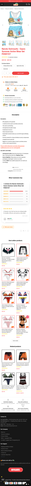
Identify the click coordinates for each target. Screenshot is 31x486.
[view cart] (29, 4)
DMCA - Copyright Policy (6, 438)
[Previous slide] (2, 25)
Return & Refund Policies (6, 450)
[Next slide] (28, 25)
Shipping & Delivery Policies (7, 446)
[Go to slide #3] (19, 43)
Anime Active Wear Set (18, 169)
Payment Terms (4, 448)
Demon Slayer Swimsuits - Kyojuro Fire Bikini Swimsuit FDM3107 (8, 306)
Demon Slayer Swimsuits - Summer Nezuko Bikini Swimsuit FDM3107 (7, 331)
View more (15, 340)
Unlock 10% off (3, 479)
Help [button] (28, 484)
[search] (27, 4)
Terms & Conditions (5, 434)
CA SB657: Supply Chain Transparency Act (10, 440)
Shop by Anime (9, 9)
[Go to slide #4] (26, 43)
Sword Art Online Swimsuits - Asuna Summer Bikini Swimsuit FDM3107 (8, 284)
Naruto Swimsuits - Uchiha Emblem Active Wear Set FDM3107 (22, 388)
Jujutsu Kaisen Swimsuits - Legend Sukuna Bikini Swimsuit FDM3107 (22, 284)
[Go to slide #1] (4, 43)
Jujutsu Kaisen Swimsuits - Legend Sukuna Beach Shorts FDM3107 (22, 259)
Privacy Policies (4, 436)
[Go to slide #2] (11, 43)
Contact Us (3, 452)
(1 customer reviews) (12, 57)
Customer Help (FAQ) (5, 454)
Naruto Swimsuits (19, 9)
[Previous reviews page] (21, 231)
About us (3, 432)
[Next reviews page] (28, 231)
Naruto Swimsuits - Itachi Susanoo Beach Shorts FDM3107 (7, 365)
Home (2, 9)
